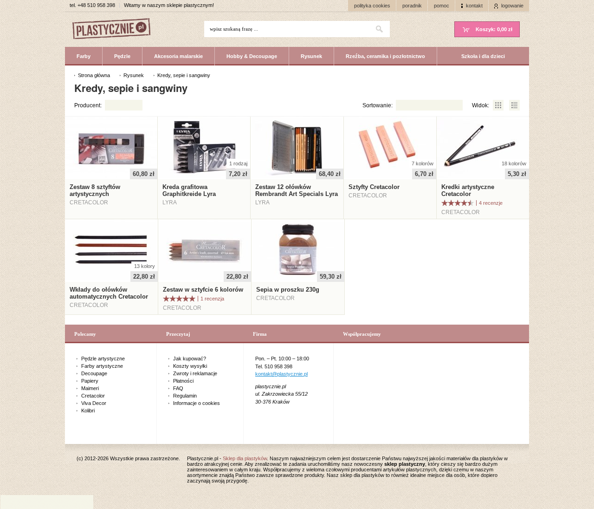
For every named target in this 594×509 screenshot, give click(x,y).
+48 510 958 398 (96, 5)
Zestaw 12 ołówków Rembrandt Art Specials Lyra (296, 190)
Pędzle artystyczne (103, 358)
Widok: (480, 105)
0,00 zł (494, 29)
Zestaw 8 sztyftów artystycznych (95, 190)
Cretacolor (93, 395)
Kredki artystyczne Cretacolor (467, 190)
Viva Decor (93, 403)
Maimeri (90, 388)
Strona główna (94, 75)
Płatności (183, 381)
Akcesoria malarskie (178, 56)
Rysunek (311, 56)
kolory (144, 266)
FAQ (178, 388)
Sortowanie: (377, 105)
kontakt (474, 5)
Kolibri (88, 410)
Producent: (88, 105)
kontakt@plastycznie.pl (281, 374)
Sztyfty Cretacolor (374, 186)
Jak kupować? (189, 358)
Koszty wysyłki (190, 366)
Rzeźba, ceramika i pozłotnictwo (385, 56)
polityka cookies (372, 5)
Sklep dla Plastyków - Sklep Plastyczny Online (116, 29)
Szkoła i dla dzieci (483, 56)
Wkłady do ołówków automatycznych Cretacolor (109, 293)
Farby (83, 56)
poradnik (412, 5)
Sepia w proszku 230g (287, 289)
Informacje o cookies (196, 403)
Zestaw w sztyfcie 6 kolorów (203, 289)
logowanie (512, 5)
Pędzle (122, 56)
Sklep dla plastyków (245, 458)
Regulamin (185, 395)
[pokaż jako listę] (514, 105)
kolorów (422, 163)
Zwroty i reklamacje (195, 373)
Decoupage (94, 373)
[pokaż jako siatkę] (498, 105)
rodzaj (238, 163)
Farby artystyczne (102, 366)
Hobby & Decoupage (251, 56)
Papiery (89, 381)
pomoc (441, 5)
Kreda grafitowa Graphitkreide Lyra (189, 190)
